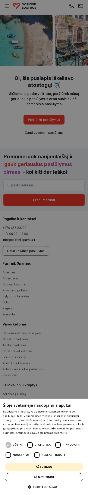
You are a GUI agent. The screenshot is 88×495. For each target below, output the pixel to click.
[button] (44, 487)
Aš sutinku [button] (44, 467)
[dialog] (44, 447)
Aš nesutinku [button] (44, 477)
